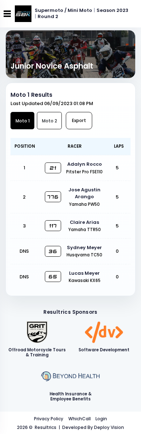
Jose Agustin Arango (84, 193)
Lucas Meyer (84, 273)
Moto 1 (23, 121)
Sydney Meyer (84, 247)
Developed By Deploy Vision (93, 427)
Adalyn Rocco (84, 164)
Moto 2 (49, 121)
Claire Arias (84, 222)
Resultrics (45, 427)
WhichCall (79, 419)
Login (101, 419)
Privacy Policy (48, 419)
